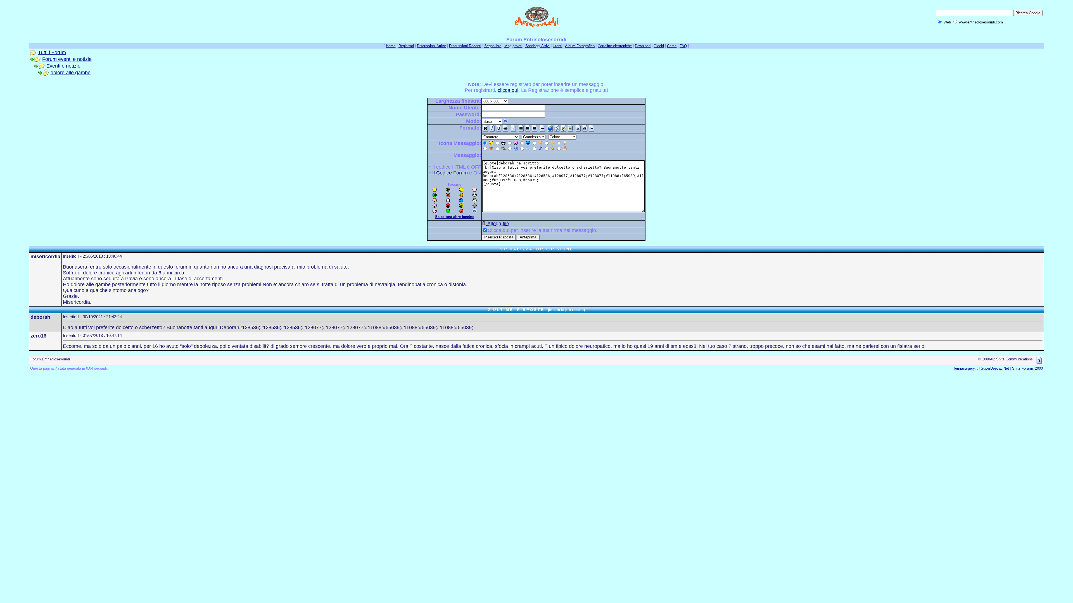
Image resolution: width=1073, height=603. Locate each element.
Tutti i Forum (52, 52)
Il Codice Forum (450, 173)
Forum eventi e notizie (67, 59)
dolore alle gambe (71, 72)
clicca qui (508, 90)
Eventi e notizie (63, 66)
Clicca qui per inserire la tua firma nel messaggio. (542, 230)
